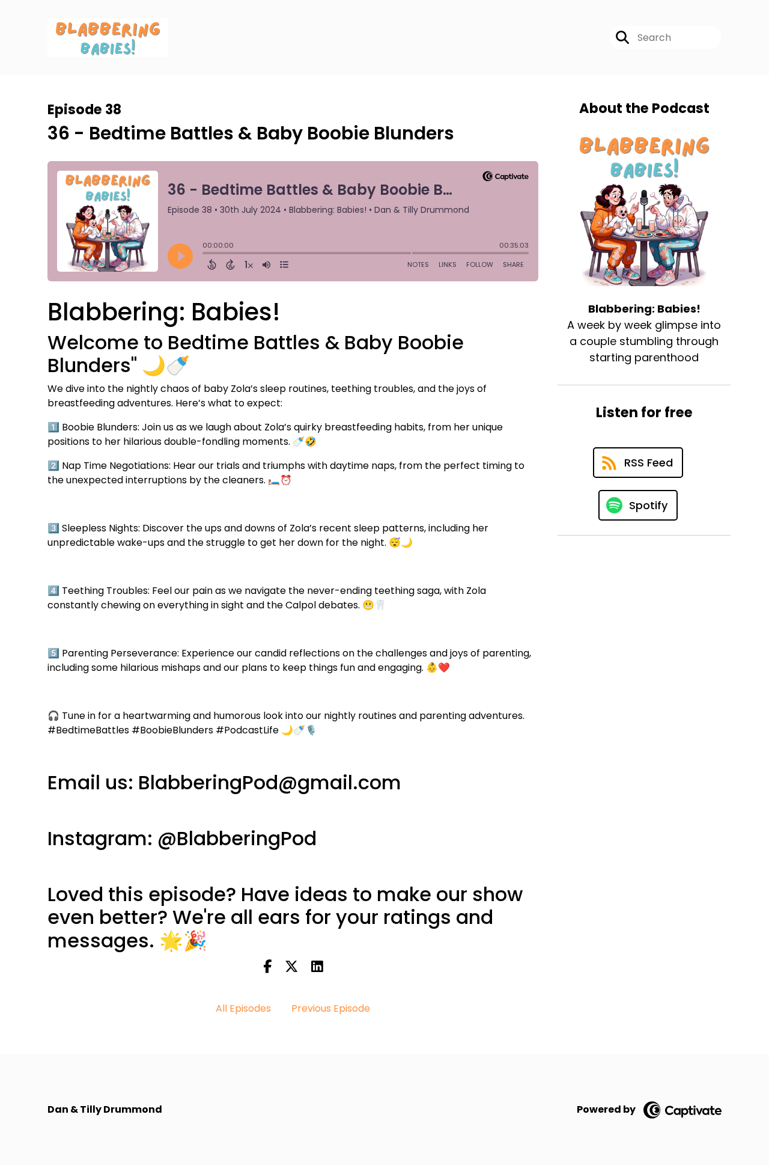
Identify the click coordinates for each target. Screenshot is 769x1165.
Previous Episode (330, 1008)
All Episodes (243, 1008)
